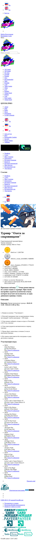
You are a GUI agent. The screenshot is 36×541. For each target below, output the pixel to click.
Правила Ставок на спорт (12, 506)
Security (6, 139)
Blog (5, 135)
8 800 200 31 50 (5, 500)
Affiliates (7, 142)
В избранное (15, 350)
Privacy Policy (8, 140)
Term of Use (8, 134)
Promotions (7, 113)
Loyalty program (9, 115)
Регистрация (9, 34)
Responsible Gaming (10, 137)
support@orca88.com (17, 500)
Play (5, 350)
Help (5, 108)
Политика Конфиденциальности (14, 505)
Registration (4, 36)
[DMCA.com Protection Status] (29, 490)
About (6, 107)
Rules (6, 110)
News (6, 112)
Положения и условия (11, 503)
